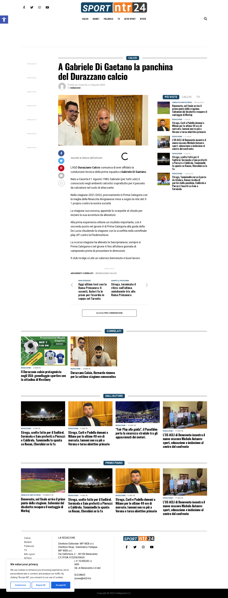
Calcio (85, 18)
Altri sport (130, 18)
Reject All (40, 585)
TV (119, 18)
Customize (20, 585)
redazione (75, 88)
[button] (4, 20)
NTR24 (143, 18)
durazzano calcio (107, 273)
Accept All (61, 585)
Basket (96, 18)
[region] (40, 575)
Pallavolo (108, 18)
